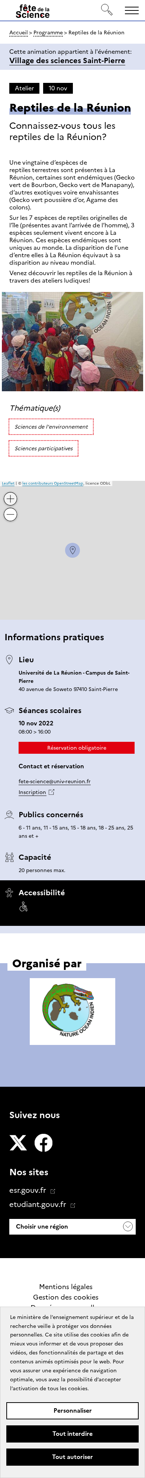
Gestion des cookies (66, 1297)
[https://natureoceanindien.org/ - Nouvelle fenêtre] (72, 1013)
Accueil (18, 32)
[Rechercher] (107, 10)
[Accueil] (32, 12)
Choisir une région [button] (41, 1226)
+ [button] (11, 493)
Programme (48, 32)
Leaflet (8, 483)
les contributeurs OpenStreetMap (52, 483)
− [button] (11, 509)
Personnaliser (73, 1410)
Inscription (32, 792)
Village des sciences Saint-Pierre (67, 60)
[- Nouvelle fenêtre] (18, 1143)
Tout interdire (72, 1433)
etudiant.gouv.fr (38, 1204)
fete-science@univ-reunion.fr (55, 781)
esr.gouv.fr (28, 1190)
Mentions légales (66, 1287)
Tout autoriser (72, 1456)
